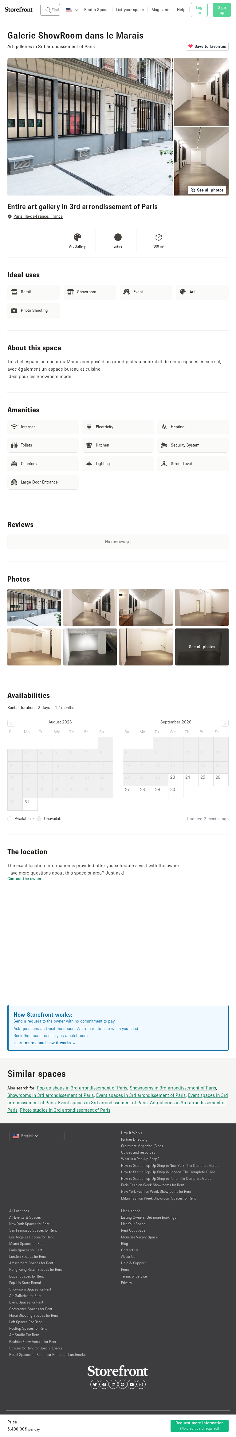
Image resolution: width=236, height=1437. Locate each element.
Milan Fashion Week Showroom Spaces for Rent (158, 1198)
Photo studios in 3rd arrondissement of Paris (65, 1110)
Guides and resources (138, 1152)
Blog (124, 1243)
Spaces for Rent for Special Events (36, 1348)
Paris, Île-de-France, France (38, 216)
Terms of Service (134, 1276)
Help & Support (133, 1263)
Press (125, 1269)
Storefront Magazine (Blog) (142, 1146)
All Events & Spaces (25, 1217)
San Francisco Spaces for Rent (33, 1230)
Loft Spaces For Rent (25, 1322)
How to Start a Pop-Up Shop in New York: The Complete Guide (169, 1165)
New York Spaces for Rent (29, 1224)
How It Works (131, 1133)
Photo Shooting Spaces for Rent (33, 1315)
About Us (128, 1256)
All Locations (19, 1211)
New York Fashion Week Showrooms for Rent (156, 1191)
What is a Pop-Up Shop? (140, 1159)
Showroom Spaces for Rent (30, 1289)
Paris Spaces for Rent (25, 1250)
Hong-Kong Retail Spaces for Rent (35, 1269)
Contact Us (130, 1250)
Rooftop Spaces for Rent (28, 1328)
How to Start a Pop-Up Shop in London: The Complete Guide (168, 1172)
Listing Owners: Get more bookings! (149, 1217)
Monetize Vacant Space (139, 1237)
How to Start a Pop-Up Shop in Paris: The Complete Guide (166, 1178)
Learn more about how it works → (45, 1042)
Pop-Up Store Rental (25, 1283)
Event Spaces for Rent (26, 1302)
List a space (130, 1211)
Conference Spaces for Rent (30, 1309)
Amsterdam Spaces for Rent (31, 1263)
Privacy (126, 1283)
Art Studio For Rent (24, 1335)
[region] (118, 950)
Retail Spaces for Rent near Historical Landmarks (47, 1355)
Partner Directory (134, 1139)
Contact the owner (24, 878)
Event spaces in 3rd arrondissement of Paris (141, 1095)
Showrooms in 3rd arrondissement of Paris (173, 1087)
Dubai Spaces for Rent (26, 1276)
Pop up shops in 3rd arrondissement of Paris (82, 1087)
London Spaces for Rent (27, 1256)
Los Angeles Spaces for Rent (31, 1237)
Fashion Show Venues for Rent (32, 1342)
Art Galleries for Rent (25, 1296)
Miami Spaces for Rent (27, 1243)
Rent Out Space (133, 1230)
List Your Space (133, 1224)
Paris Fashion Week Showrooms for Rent (152, 1185)
